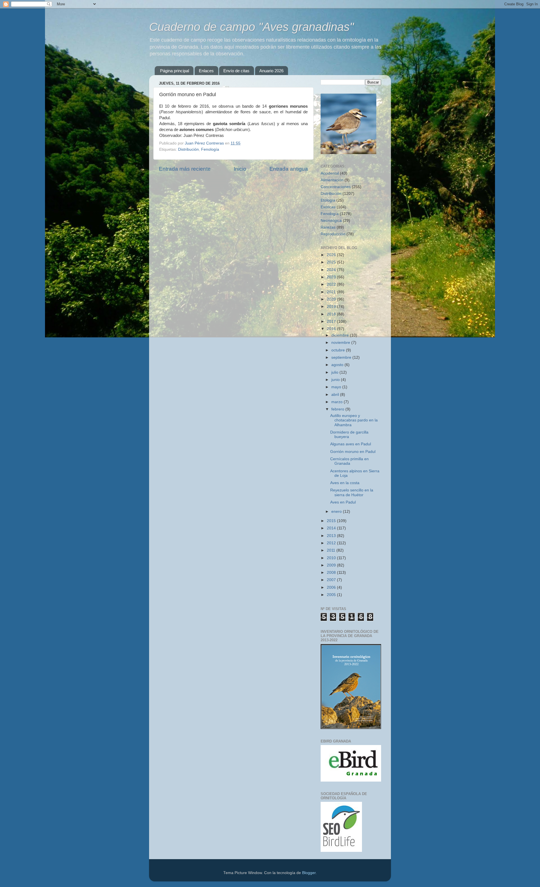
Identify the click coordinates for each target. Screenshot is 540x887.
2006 (332, 587)
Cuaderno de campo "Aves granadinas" (251, 26)
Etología (328, 200)
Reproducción (333, 234)
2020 (332, 299)
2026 (332, 255)
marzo (337, 402)
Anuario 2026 (271, 70)
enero (337, 511)
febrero (338, 409)
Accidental (330, 173)
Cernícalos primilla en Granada (349, 461)
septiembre (341, 357)
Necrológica (331, 220)
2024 (332, 270)
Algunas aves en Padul (350, 444)
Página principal (174, 70)
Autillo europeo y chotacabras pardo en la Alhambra (354, 420)
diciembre (340, 335)
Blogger (309, 873)
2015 (332, 521)
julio (335, 372)
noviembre (341, 342)
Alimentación (332, 180)
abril (335, 394)
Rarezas (328, 227)
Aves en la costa (344, 483)
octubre (338, 350)
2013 (332, 536)
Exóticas (328, 207)
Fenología (210, 149)
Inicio (240, 169)
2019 (332, 306)
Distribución (188, 149)
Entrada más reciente (185, 169)
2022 (332, 284)
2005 (332, 595)
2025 (332, 262)
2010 (332, 558)
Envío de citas (236, 70)
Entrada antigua (288, 169)
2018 (332, 314)
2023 (332, 277)
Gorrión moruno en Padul (352, 452)
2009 (332, 565)
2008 (332, 572)
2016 (332, 329)
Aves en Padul (343, 502)
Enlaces (206, 70)
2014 (332, 528)
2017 (332, 321)
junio (336, 380)
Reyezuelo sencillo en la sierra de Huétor (351, 492)
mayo (336, 387)
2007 (332, 580)
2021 (332, 292)
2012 (332, 543)
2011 (331, 550)
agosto (338, 365)
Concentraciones (336, 187)
